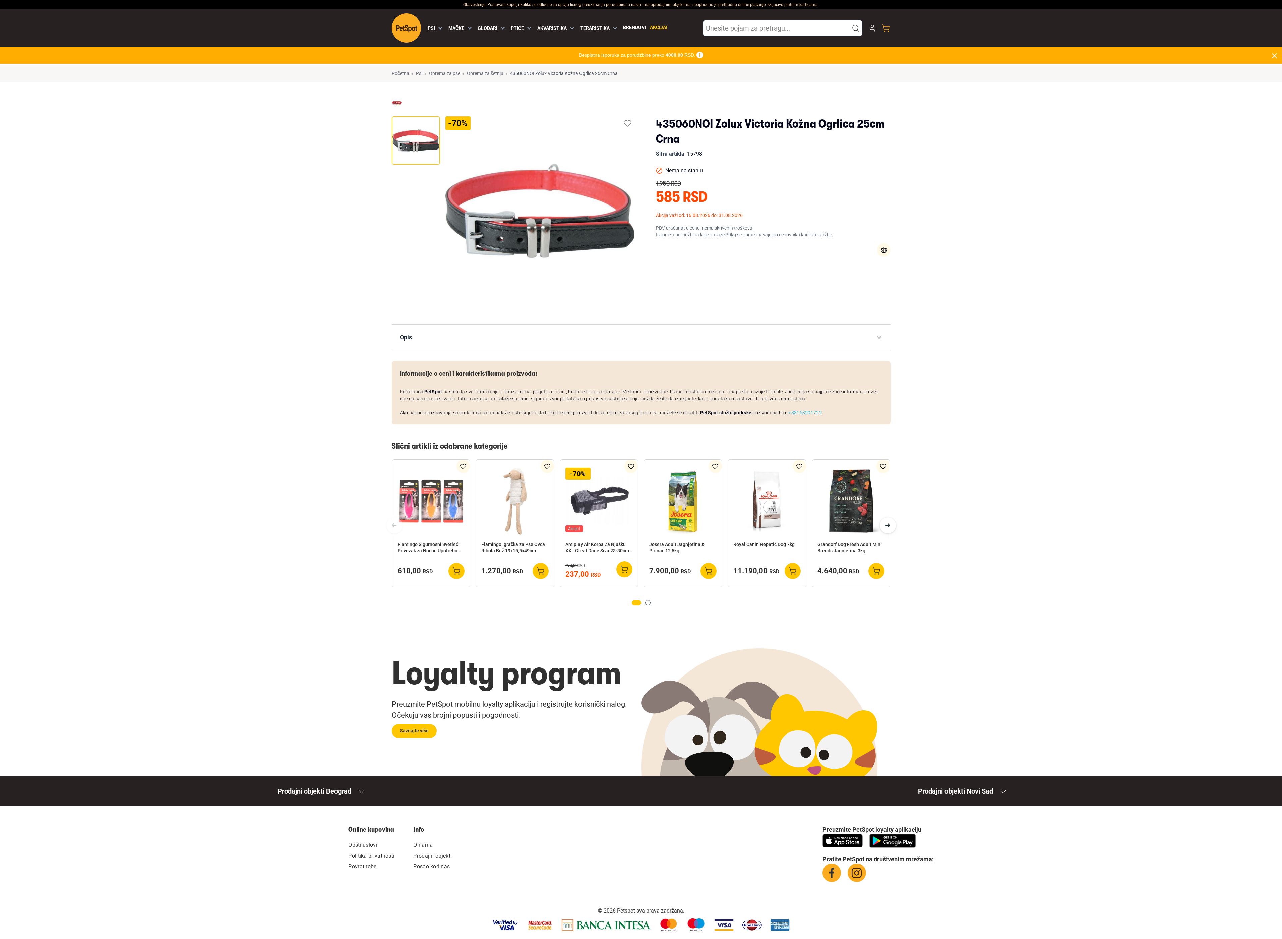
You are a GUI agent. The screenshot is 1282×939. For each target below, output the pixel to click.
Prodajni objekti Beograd (314, 791)
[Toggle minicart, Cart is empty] (886, 28)
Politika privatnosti (371, 856)
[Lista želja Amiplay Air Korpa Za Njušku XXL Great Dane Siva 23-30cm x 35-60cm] (631, 466)
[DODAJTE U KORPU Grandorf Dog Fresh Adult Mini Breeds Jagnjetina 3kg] (876, 571)
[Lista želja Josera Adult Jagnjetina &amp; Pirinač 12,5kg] (715, 466)
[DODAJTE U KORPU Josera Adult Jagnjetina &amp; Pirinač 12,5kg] (708, 571)
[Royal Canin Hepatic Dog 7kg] (767, 501)
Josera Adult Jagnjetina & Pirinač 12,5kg (677, 547)
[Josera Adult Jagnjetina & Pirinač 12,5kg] (683, 501)
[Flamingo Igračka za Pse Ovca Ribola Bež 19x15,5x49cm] (515, 501)
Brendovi (634, 27)
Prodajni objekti (432, 856)
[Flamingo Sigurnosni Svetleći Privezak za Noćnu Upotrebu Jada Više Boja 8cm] (431, 501)
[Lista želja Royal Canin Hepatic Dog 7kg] (799, 466)
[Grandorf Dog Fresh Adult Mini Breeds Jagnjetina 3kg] (851, 501)
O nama (423, 845)
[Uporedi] (884, 250)
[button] (856, 28)
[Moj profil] (872, 28)
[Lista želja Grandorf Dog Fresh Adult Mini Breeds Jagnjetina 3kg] (883, 466)
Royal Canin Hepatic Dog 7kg (764, 544)
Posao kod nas (431, 866)
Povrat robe (362, 866)
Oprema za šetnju (485, 73)
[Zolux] (397, 103)
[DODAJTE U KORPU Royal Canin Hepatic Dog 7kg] (793, 571)
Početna (400, 73)
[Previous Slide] (394, 525)
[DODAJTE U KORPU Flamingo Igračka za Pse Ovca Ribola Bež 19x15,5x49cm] (541, 571)
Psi (419, 73)
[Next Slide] (888, 525)
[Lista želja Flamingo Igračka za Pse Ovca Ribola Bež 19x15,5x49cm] (547, 466)
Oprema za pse (444, 73)
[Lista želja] (627, 123)
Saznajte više (414, 730)
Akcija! (658, 27)
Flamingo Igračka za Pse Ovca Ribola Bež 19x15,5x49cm (513, 547)
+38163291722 (805, 412)
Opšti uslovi (362, 845)
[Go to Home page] (406, 28)
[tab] (416, 140)
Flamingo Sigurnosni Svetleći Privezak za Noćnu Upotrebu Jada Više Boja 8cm (429, 548)
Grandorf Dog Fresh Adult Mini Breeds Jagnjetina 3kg (849, 547)
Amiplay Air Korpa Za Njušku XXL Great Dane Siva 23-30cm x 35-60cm (598, 548)
